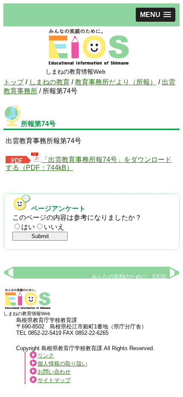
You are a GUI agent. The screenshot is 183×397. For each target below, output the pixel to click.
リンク (45, 355)
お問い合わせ (54, 371)
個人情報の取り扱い (62, 363)
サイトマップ (54, 380)
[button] (155, 15)
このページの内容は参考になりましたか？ (77, 217)
